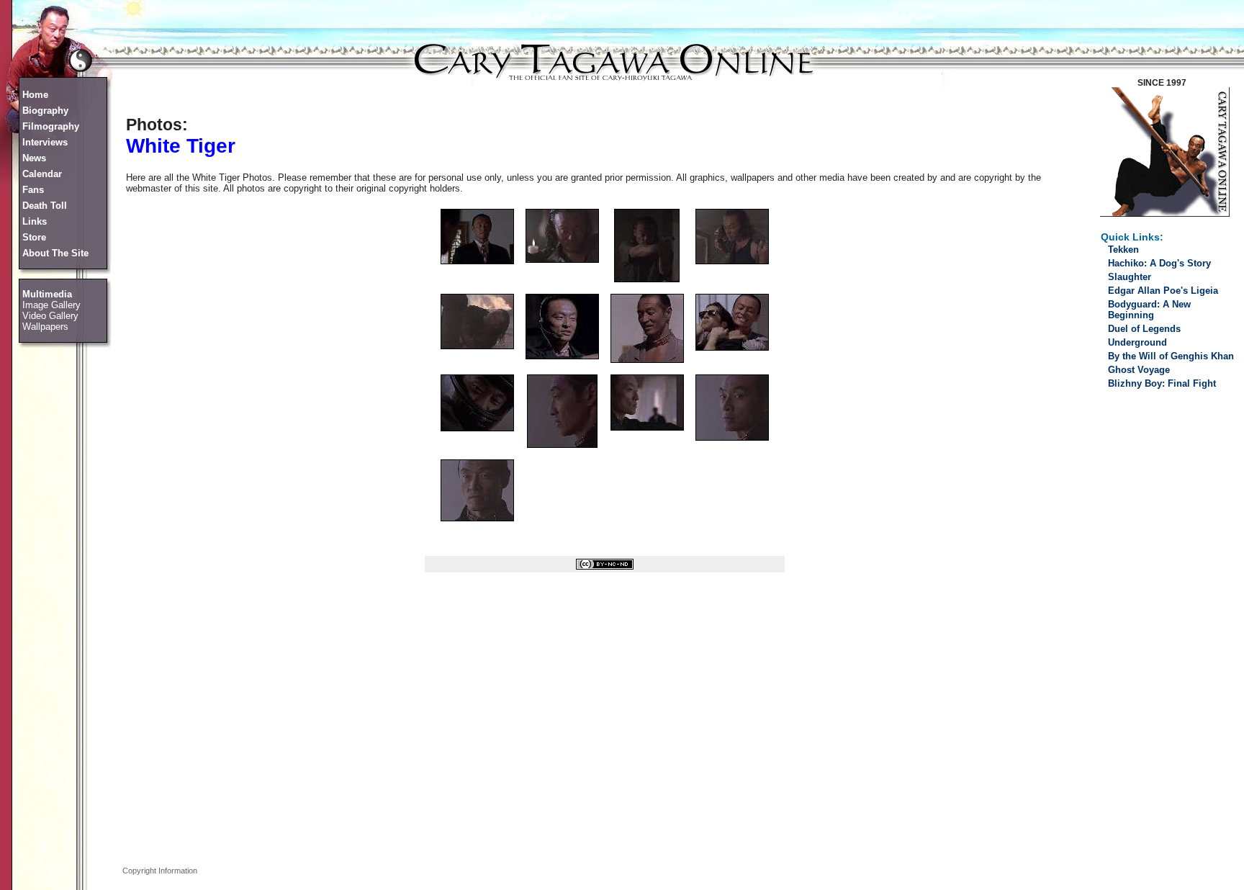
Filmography (50, 126)
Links (34, 221)
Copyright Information (159, 870)
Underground (1137, 342)
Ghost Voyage (1139, 369)
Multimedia (47, 294)
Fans (33, 189)
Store (34, 237)
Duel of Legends (1144, 328)
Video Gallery (50, 315)
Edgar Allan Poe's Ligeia (1163, 290)
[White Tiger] (477, 261)
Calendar (42, 173)
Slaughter (1129, 276)
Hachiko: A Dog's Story (1159, 263)
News (34, 158)
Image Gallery (51, 305)
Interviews (45, 142)
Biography (45, 110)
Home (35, 94)
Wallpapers (45, 326)
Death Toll (44, 205)
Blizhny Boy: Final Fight (1162, 383)
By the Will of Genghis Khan (1171, 356)
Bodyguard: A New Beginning (1149, 309)
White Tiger (180, 146)
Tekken (1123, 249)
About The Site (55, 253)
